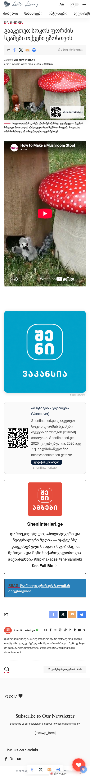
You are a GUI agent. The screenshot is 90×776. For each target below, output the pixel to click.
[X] (12, 759)
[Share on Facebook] (14, 50)
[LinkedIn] (70, 630)
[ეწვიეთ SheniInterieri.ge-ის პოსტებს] (8, 630)
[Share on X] (21, 50)
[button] (62, 4)
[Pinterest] (60, 630)
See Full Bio (42, 565)
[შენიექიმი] (78, 764)
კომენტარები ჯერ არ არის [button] (66, 669)
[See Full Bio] (55, 565)
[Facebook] (50, 630)
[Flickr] (79, 630)
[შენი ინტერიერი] (21, 4)
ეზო (6, 22)
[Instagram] (55, 630)
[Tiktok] (65, 630)
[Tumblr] (74, 630)
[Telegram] (84, 630)
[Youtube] (18, 759)
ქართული (60, 773)
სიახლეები (16, 22)
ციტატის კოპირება (46, 462)
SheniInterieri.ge (24, 59)
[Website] (46, 630)
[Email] (27, 50)
